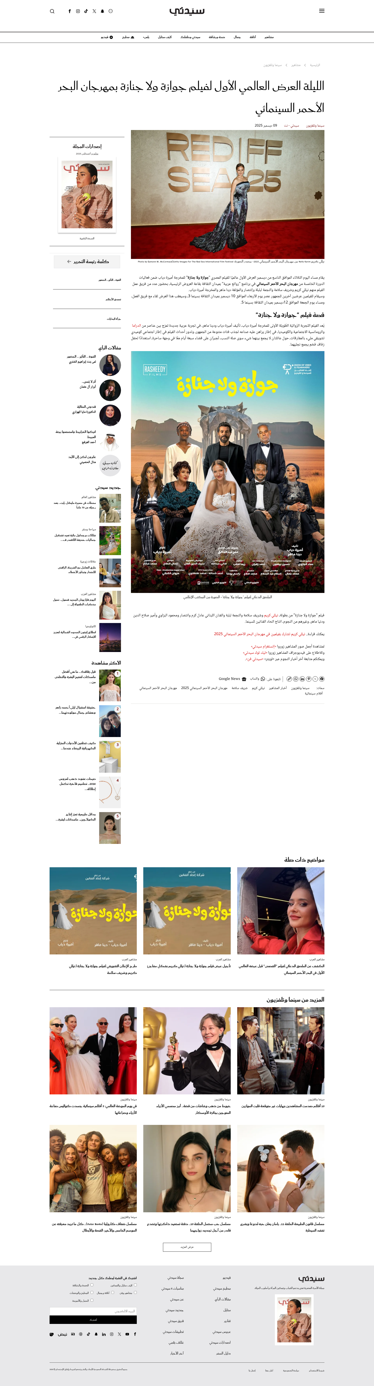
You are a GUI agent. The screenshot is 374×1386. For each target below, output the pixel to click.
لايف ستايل (165, 37)
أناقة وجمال (103, 1293)
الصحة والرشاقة (81, 1285)
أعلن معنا (269, 1371)
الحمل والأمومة (80, 1301)
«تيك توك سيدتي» (255, 653)
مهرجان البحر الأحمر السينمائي (158, 688)
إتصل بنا (252, 1371)
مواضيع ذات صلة (304, 860)
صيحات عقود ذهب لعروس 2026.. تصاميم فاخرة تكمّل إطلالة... (77, 784)
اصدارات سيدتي (220, 1343)
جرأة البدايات (114, 319)
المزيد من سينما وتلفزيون (295, 1000)
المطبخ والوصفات (79, 1293)
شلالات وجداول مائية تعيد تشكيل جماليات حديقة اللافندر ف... (75, 538)
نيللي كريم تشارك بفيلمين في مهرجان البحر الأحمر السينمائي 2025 (259, 634)
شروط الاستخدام (316, 1371)
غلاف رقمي (176, 1343)
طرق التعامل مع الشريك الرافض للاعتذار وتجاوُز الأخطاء (77, 570)
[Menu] (321, 11)
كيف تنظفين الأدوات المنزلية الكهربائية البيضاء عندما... (76, 745)
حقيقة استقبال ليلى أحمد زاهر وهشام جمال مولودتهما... (75, 710)
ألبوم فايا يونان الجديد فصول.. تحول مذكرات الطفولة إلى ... (74, 602)
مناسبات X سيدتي (172, 1289)
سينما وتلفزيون (315, 126)
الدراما (136, 326)
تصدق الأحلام (113, 299)
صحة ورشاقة (217, 37)
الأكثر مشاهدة (106, 663)
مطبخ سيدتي (222, 1289)
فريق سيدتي (176, 1321)
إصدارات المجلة (87, 147)
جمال (237, 37)
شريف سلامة (240, 688)
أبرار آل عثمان (88, 387)
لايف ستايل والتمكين (121, 1285)
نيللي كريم (271, 615)
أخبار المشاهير (278, 688)
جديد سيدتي (108, 487)
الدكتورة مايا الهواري (84, 412)
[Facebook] (70, 11)
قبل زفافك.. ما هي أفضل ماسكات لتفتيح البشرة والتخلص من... (75, 677)
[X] (94, 11)
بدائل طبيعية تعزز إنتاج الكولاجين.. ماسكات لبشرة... (76, 817)
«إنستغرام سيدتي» (263, 646)
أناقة (253, 37)
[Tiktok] (86, 11)
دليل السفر (223, 1353)
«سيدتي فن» (254, 659)
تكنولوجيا (90, 626)
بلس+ (146, 37)
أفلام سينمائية (314, 694)
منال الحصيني (88, 462)
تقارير (227, 1321)
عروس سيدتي (222, 1332)
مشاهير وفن (126, 1293)
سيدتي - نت (291, 126)
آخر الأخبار (177, 1353)
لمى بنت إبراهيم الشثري (82, 362)
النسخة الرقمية (87, 238)
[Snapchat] (102, 11)
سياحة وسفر (89, 529)
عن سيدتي (177, 1299)
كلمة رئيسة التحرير (91, 262)
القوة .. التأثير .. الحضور (109, 280)
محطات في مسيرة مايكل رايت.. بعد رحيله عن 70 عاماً (75, 505)
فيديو (104, 37)
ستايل (227, 1310)
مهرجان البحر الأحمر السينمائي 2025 (204, 688)
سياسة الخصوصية (291, 1371)
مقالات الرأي (109, 348)
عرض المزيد (187, 1247)
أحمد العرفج (89, 442)
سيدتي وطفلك (190, 37)
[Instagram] (78, 11)
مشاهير (269, 37)
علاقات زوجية (88, 561)
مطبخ (126, 37)
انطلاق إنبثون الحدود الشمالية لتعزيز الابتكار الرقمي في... (74, 634)
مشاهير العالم (89, 497)
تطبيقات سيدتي (173, 1332)
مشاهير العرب (88, 594)
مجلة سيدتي (176, 1278)
